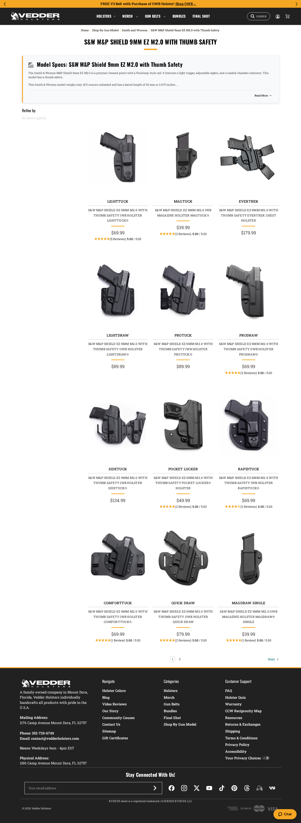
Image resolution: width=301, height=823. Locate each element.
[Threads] (247, 788)
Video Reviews (114, 704)
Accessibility (236, 751)
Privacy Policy (237, 744)
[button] (117, 239)
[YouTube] (209, 788)
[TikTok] (222, 788)
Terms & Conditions (241, 738)
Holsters (104, 16)
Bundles (179, 16)
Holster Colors (114, 690)
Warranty (233, 704)
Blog (106, 697)
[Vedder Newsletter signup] (155, 788)
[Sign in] (277, 16)
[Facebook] (171, 788)
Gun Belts (153, 16)
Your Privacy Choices (243, 758)
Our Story (110, 710)
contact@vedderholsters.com (55, 738)
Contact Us (111, 724)
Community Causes (118, 717)
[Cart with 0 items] (287, 16)
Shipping (232, 731)
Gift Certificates (115, 738)
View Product (117, 157)
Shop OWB (184, 4)
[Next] (296, 4)
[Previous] (5, 4)
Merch (128, 16)
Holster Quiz (235, 697)
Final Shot (201, 16)
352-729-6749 (43, 733)
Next (271, 659)
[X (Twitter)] (196, 788)
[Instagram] (184, 788)
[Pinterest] (234, 788)
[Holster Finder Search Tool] (259, 16)
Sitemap (109, 731)
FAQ (228, 690)
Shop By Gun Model (180, 724)
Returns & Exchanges (242, 724)
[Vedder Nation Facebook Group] (272, 788)
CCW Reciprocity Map (243, 710)
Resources (233, 717)
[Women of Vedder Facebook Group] (259, 788)
